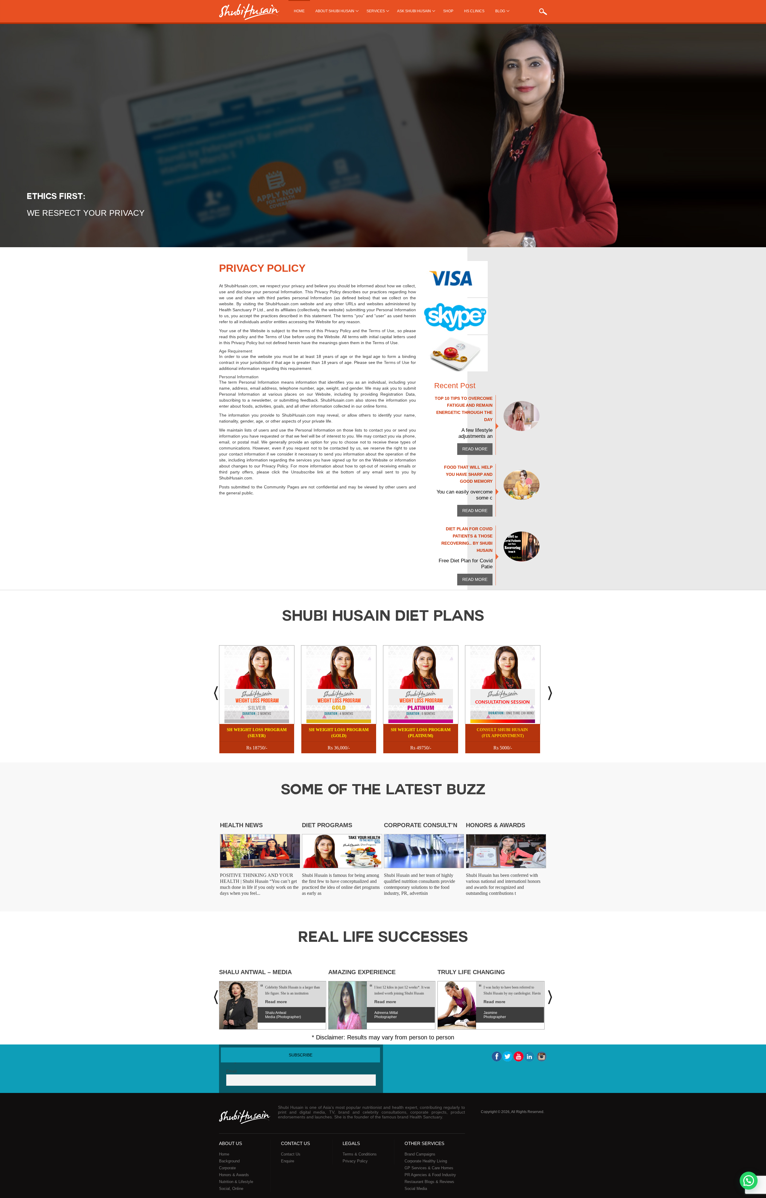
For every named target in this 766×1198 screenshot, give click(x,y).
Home (299, 11)
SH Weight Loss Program (257, 733)
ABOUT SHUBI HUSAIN (334, 11)
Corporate (227, 1168)
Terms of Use (381, 330)
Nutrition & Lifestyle (236, 1181)
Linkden (530, 1056)
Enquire (287, 1161)
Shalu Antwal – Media (255, 972)
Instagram (541, 1056)
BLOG (500, 11)
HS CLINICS (474, 11)
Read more (474, 449)
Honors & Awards (495, 825)
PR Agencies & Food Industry (430, 1175)
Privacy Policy (355, 1161)
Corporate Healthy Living (426, 1161)
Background (229, 1161)
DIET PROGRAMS (327, 825)
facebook (496, 1056)
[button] (749, 1181)
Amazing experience (362, 972)
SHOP (448, 11)
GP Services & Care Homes (429, 1168)
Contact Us (290, 1154)
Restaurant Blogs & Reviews (429, 1181)
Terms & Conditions (360, 1154)
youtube (518, 1056)
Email (231, 1071)
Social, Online (231, 1188)
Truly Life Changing (471, 972)
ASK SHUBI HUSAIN (414, 11)
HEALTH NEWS (241, 825)
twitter (507, 1056)
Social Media (416, 1188)
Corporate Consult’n (420, 825)
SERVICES (376, 11)
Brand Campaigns (420, 1154)
